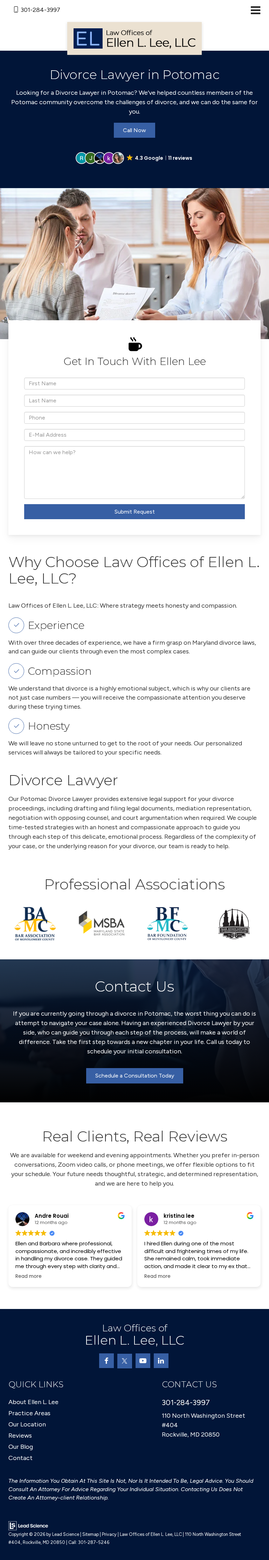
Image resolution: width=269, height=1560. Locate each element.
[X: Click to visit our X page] (124, 1361)
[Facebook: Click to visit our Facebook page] (106, 1360)
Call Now (134, 130)
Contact (20, 1458)
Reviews (20, 1435)
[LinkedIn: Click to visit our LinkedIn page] (161, 1360)
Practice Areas (29, 1413)
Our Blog (20, 1447)
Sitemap (90, 1534)
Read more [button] (28, 1276)
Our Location (27, 1424)
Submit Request (135, 511)
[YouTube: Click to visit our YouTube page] (142, 1360)
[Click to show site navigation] (255, 11)
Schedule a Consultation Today (134, 1075)
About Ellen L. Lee (33, 1402)
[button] (134, 158)
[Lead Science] (28, 1525)
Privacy (109, 1534)
